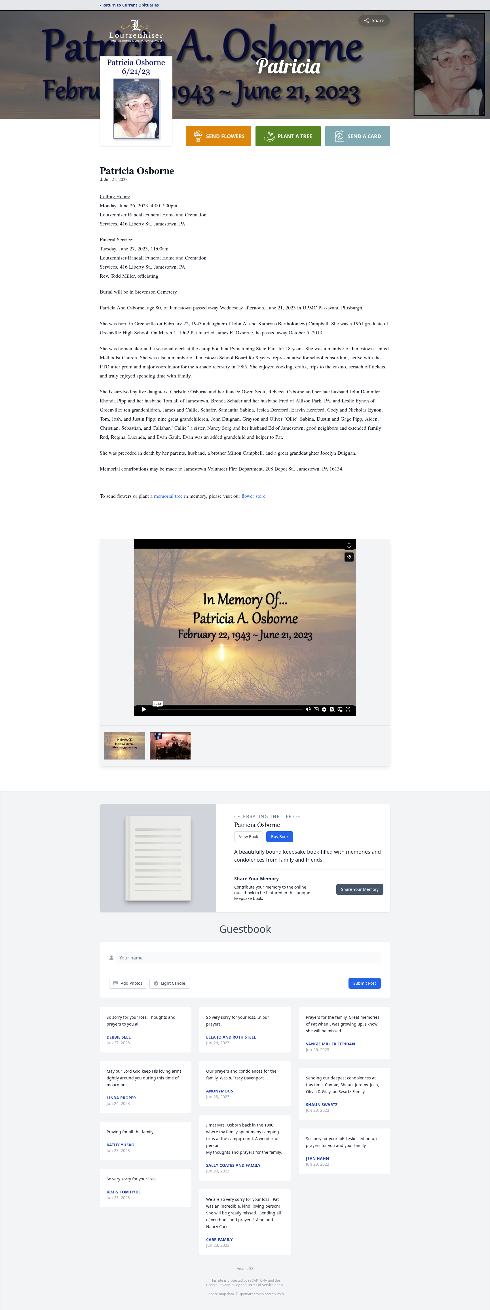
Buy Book (279, 836)
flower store (253, 495)
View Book (248, 836)
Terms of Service (260, 1284)
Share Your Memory (360, 889)
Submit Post (364, 983)
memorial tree (168, 495)
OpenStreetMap (251, 1294)
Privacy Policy (229, 1284)
